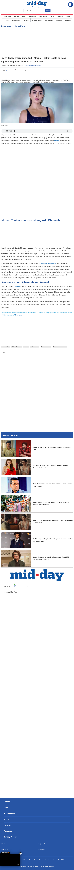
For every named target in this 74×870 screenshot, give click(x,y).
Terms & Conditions (45, 860)
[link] (5, 853)
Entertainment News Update (59, 346)
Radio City (41, 849)
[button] (7, 4)
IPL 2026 (6, 20)
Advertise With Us (22, 860)
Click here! (18, 315)
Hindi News (4, 844)
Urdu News (4, 849)
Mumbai (16, 16)
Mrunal (56, 140)
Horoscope (68, 20)
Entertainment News (46, 346)
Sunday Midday (10, 837)
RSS (62, 860)
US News (26, 20)
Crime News (49, 20)
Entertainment (32, 16)
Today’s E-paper (37, 7)
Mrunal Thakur (5, 346)
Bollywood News (37, 20)
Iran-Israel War (16, 20)
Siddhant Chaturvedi (16, 346)
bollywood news (35, 346)
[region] (37, 42)
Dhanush (18, 286)
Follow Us (21, 70)
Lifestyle (60, 16)
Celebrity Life (43, 16)
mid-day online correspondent (33, 65)
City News (59, 20)
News (23, 16)
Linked (12, 70)
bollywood (26, 346)
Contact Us (56, 860)
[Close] (20, 853)
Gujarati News (42, 844)
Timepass (8, 831)
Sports (52, 16)
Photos (68, 16)
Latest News (7, 16)
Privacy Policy (33, 860)
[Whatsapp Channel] (15, 74)
